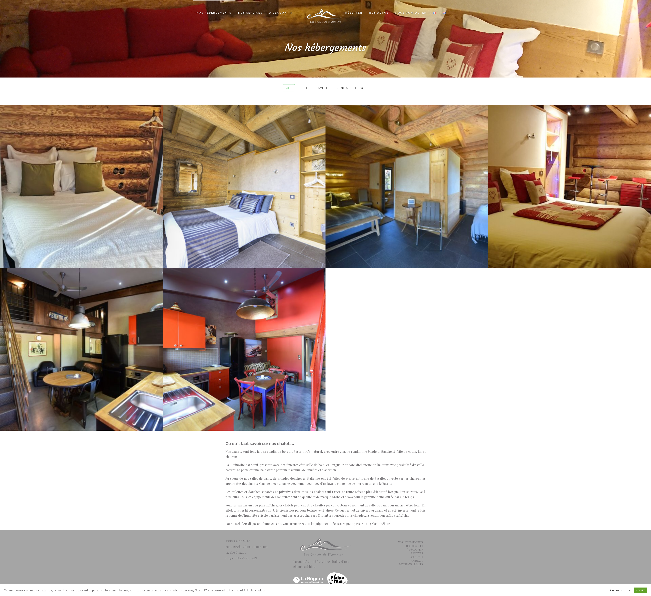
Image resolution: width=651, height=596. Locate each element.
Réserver (353, 12)
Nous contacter (411, 12)
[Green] (81, 186)
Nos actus (379, 12)
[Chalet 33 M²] (569, 186)
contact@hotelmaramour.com (246, 547)
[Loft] (81, 349)
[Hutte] (407, 186)
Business (341, 88)
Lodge (360, 88)
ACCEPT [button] (640, 590)
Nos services (250, 12)
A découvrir (280, 12)
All (288, 88)
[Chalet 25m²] (244, 186)
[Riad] (244, 349)
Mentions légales (411, 564)
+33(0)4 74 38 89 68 (237, 541)
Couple (304, 88)
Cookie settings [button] (621, 590)
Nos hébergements (213, 12)
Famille (322, 88)
